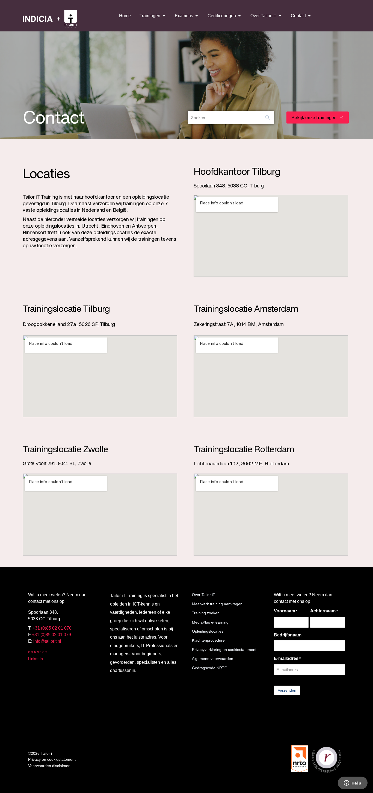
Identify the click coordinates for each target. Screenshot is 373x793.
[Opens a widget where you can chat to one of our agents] (353, 783)
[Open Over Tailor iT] (280, 15)
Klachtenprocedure (208, 640)
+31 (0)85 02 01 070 (52, 628)
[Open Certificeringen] (239, 15)
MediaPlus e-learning (210, 622)
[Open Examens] (196, 15)
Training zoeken (206, 613)
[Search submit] (267, 117)
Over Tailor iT (203, 594)
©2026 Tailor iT (41, 753)
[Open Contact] (309, 15)
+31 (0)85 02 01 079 (51, 634)
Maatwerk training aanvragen (217, 604)
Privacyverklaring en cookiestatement (224, 649)
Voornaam (285, 611)
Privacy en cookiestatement (52, 759)
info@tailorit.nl (47, 641)
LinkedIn (35, 658)
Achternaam (324, 611)
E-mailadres (287, 658)
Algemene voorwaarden (212, 658)
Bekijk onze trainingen (313, 117)
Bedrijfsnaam (287, 635)
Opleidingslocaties (207, 631)
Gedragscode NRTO (209, 668)
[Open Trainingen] (164, 15)
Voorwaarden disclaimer (49, 765)
